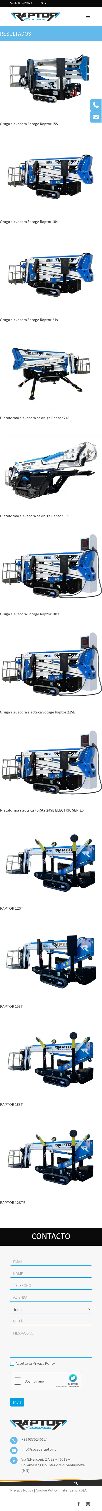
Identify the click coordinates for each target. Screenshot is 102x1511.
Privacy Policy (43, 1363)
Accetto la (35, 1363)
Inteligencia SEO (74, 1490)
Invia (17, 1402)
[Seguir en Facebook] (78, 1504)
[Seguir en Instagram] (88, 1504)
